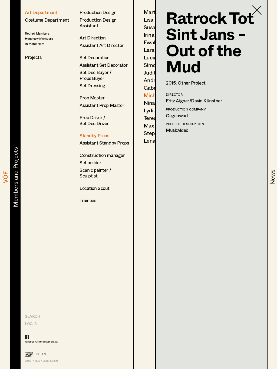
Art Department (41, 12)
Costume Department (47, 20)
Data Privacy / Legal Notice (41, 361)
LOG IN (31, 323)
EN (44, 354)
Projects (33, 57)
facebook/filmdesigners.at (41, 341)
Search (32, 316)
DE (38, 354)
